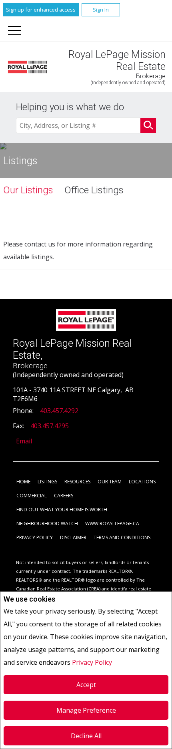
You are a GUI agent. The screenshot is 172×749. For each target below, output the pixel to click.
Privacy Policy (92, 662)
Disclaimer (73, 537)
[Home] (27, 66)
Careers (63, 495)
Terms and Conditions (122, 537)
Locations (142, 481)
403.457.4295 (49, 425)
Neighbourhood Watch (47, 523)
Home (23, 481)
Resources (77, 481)
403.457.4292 (59, 410)
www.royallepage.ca (112, 523)
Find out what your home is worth (61, 509)
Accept (86, 684)
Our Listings (28, 190)
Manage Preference (86, 710)
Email (24, 441)
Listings (47, 481)
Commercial (31, 495)
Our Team (110, 481)
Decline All (86, 735)
